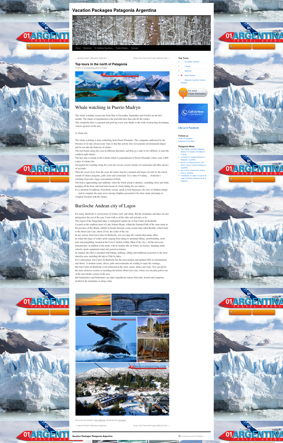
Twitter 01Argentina (185, 138)
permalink (122, 420)
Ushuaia (134, 48)
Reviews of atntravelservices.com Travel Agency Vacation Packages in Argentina (193, 165)
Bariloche (87, 48)
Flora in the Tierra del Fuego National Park (151, 58)
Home (77, 48)
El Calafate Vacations (103, 48)
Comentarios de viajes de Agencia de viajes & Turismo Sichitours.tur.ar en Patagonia (193, 178)
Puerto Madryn (122, 48)
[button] (93, 304)
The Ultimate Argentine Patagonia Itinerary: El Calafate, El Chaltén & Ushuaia (193, 151)
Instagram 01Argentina (186, 141)
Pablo (104, 67)
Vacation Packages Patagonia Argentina (114, 10)
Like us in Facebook (188, 127)
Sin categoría (100, 420)
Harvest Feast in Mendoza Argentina (91, 58)
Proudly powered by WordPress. (192, 436)
